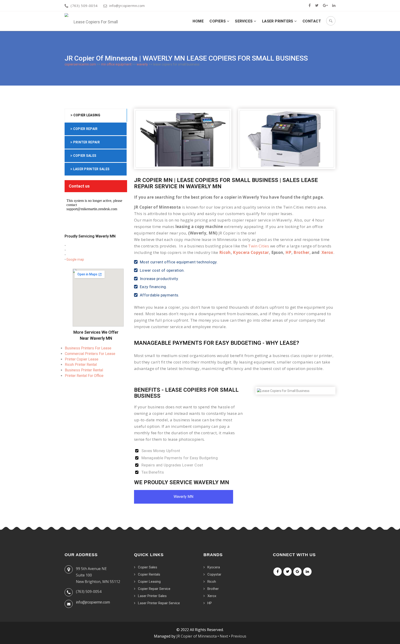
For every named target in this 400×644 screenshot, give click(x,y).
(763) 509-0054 (84, 5)
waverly (142, 64)
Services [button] (244, 21)
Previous (238, 636)
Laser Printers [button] (278, 21)
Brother (301, 252)
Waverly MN (183, 496)
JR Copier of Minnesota (196, 636)
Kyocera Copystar (251, 252)
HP (288, 252)
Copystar (214, 574)
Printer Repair (86, 142)
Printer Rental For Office (84, 375)
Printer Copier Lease (81, 359)
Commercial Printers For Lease (90, 353)
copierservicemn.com (80, 64)
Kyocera (213, 567)
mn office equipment (116, 64)
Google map (75, 259)
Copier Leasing (86, 115)
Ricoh (225, 252)
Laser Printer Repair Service (159, 603)
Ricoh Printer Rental (81, 364)
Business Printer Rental (84, 370)
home (198, 21)
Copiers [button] (218, 21)
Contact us (79, 186)
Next (224, 636)
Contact (312, 21)
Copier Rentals (149, 574)
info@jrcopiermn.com (127, 5)
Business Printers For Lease (88, 348)
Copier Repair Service (154, 589)
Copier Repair (84, 129)
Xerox (327, 252)
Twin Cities (258, 246)
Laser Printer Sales (90, 169)
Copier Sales (84, 155)
